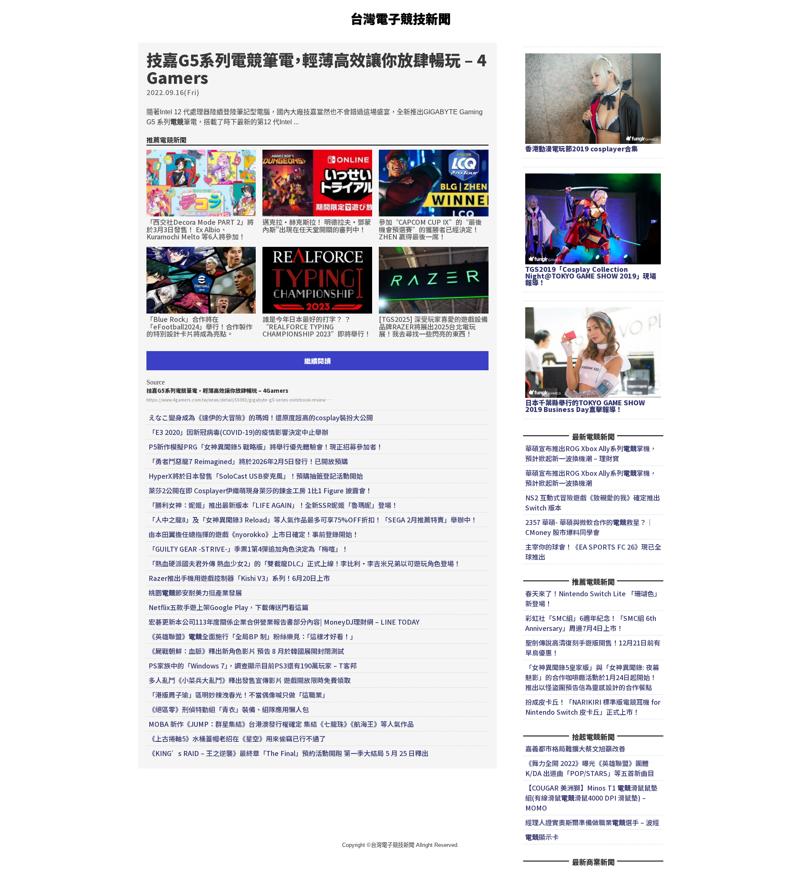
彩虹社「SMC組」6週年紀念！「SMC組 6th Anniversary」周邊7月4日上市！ (590, 623)
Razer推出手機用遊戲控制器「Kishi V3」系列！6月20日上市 (239, 578)
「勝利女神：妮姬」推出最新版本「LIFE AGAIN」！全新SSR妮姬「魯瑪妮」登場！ (273, 505)
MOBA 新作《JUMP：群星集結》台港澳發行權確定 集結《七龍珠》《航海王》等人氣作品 (281, 724)
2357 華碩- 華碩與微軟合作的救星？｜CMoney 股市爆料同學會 (589, 527)
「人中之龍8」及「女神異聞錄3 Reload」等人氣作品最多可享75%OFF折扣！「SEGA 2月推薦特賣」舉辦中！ (313, 520)
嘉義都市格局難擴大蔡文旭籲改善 (575, 748)
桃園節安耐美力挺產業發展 (195, 593)
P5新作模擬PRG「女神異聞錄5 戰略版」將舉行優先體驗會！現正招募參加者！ (266, 447)
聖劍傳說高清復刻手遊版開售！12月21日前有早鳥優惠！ (592, 648)
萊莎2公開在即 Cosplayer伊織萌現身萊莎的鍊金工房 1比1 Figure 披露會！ (260, 490)
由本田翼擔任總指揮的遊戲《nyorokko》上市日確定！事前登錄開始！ (254, 534)
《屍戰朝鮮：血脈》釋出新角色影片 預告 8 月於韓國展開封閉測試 (246, 651)
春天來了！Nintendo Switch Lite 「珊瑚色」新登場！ (593, 598)
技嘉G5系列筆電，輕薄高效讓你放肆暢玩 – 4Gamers (217, 390)
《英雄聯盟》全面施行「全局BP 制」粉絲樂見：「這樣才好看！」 (253, 636)
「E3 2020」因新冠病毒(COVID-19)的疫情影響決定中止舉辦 (238, 432)
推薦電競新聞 (166, 140)
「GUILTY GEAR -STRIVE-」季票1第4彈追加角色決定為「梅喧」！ (248, 549)
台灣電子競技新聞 (400, 18)
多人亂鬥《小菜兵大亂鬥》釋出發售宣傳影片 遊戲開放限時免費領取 (249, 680)
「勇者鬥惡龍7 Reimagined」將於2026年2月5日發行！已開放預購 (248, 461)
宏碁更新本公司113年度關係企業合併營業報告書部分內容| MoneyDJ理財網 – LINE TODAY (284, 622)
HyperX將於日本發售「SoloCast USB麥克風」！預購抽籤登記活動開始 (256, 476)
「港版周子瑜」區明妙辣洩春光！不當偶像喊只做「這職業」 (239, 695)
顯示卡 (542, 837)
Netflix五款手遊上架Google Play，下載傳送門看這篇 (228, 607)
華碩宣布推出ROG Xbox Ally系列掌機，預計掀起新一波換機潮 (591, 478)
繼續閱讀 (317, 361)
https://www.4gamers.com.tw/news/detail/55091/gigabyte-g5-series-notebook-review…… (239, 399)
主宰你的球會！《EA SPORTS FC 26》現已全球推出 (593, 552)
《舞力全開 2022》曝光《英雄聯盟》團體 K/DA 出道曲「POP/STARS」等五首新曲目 (589, 768)
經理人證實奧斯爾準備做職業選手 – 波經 (592, 822)
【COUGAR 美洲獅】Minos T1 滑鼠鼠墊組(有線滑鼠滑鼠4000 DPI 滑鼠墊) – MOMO (591, 798)
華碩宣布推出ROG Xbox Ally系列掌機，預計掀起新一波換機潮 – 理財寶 (591, 453)
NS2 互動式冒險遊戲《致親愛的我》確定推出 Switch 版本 (592, 502)
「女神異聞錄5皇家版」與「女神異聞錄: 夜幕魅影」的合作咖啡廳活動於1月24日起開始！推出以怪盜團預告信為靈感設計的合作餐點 (592, 677)
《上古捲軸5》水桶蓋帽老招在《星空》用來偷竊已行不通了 (237, 738)
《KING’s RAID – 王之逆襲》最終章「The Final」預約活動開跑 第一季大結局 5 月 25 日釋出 (288, 753)
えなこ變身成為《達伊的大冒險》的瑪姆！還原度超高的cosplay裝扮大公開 (261, 417)
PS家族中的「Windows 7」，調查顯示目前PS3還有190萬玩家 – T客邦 (253, 666)
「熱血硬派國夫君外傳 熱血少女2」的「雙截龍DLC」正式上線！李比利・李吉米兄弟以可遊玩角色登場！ (305, 563)
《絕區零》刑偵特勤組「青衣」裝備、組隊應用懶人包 (229, 709)
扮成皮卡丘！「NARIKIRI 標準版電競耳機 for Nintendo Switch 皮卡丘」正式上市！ (592, 707)
